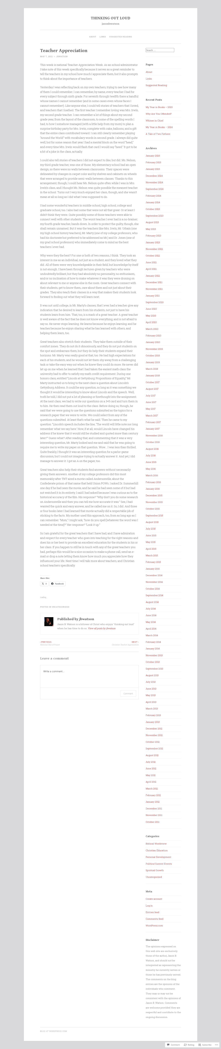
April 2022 (151, 268)
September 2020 (155, 302)
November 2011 (154, 815)
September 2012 (154, 748)
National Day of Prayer (50, 643)
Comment (128, 693)
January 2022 (153, 275)
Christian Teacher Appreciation (125, 643)
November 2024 (154, 182)
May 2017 (151, 408)
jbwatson (62, 56)
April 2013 (151, 701)
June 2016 (151, 462)
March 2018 (152, 368)
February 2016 (153, 482)
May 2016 (151, 468)
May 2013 (151, 695)
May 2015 (151, 541)
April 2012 (151, 781)
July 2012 (151, 761)
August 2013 (152, 675)
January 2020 (153, 342)
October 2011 (152, 821)
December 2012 (154, 728)
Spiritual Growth (155, 870)
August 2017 (152, 388)
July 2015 (151, 528)
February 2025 (153, 162)
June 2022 (151, 262)
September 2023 (154, 215)
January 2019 (153, 362)
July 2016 (151, 455)
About (92, 36)
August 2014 (152, 602)
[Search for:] (160, 50)
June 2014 (151, 615)
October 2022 (153, 255)
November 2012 (154, 735)
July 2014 (151, 608)
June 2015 (151, 535)
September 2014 (154, 595)
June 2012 (151, 768)
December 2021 (154, 282)
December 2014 (154, 575)
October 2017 (153, 382)
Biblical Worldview (156, 843)
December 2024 (154, 175)
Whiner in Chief (154, 120)
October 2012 (153, 741)
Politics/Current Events (159, 863)
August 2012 (152, 755)
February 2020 (153, 335)
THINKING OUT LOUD (110, 18)
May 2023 (151, 228)
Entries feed (152, 912)
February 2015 (153, 561)
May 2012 (151, 775)
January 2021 (153, 295)
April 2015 (151, 548)
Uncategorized (60, 607)
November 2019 (154, 348)
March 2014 (152, 635)
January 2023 (153, 242)
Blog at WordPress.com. (54, 1031)
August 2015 (152, 522)
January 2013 (153, 721)
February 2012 (153, 795)
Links (103, 36)
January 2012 (153, 801)
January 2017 (153, 428)
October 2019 (153, 355)
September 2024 (154, 188)
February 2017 (153, 422)
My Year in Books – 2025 (159, 107)
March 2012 (152, 788)
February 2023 (153, 235)
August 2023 (152, 222)
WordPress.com (154, 925)
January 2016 (153, 488)
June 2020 (151, 308)
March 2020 (152, 328)
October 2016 (153, 442)
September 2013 (154, 668)
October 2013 (153, 661)
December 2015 (154, 495)
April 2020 (151, 322)
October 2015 (153, 508)
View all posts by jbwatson (102, 628)
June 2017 (151, 402)
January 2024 (153, 202)
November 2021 (154, 288)
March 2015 (152, 555)
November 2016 (154, 435)
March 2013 (152, 708)
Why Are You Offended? (159, 113)
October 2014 (153, 588)
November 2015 (154, 502)
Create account (154, 898)
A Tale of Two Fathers (158, 133)
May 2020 (151, 315)
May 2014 (151, 621)
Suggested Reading (120, 36)
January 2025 (153, 168)
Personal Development (158, 856)
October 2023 (153, 209)
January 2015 (153, 568)
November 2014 (154, 581)
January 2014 (153, 648)
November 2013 (154, 655)
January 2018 (153, 375)
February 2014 (153, 641)
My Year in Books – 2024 (159, 127)
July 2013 (151, 681)
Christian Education (157, 850)
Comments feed (154, 918)
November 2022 (154, 248)
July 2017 (151, 395)
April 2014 (151, 628)
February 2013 (153, 715)
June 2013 (151, 688)
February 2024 (153, 195)
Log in (149, 905)
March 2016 (152, 475)
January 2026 (153, 155)
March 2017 (152, 415)
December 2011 (154, 808)
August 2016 (152, 448)
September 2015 (154, 515)
